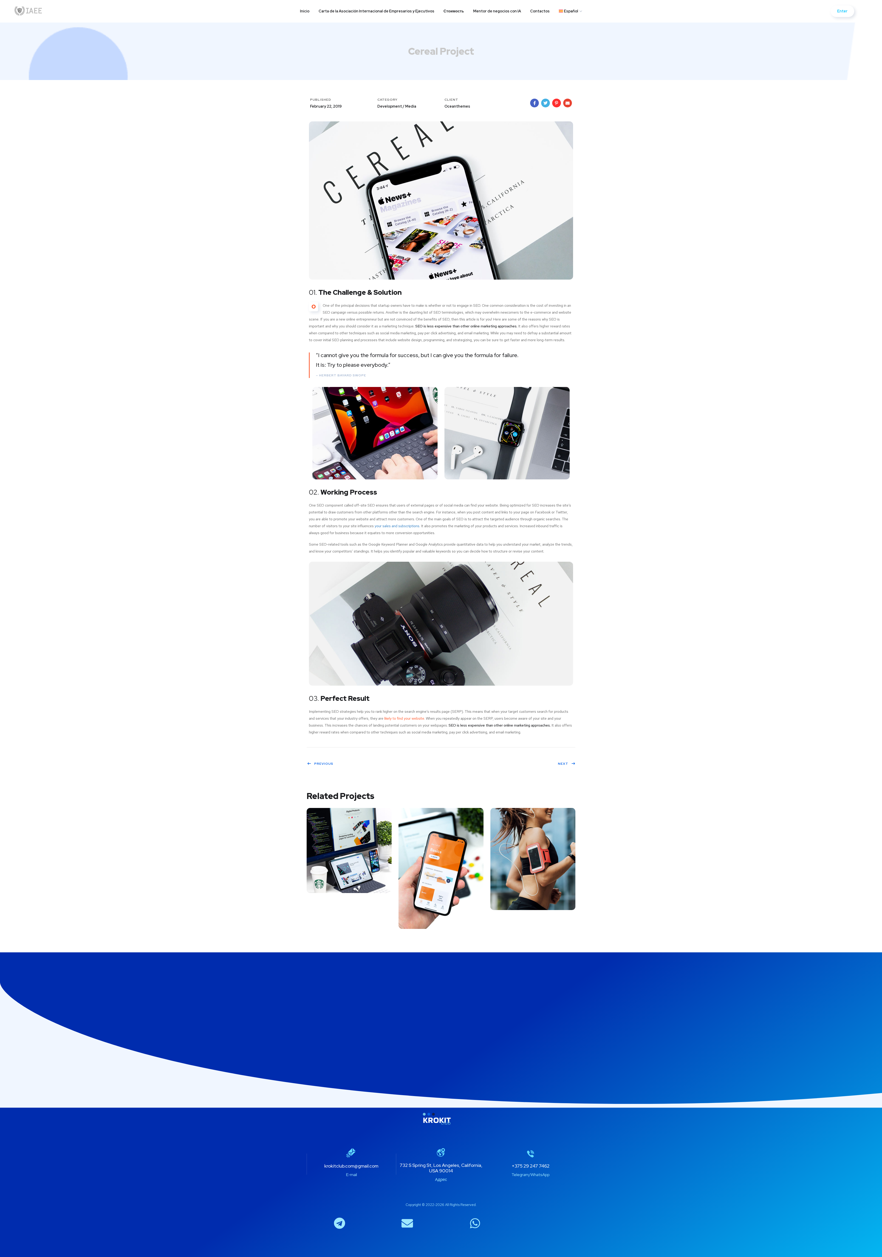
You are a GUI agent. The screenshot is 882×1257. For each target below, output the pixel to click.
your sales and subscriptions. (397, 526)
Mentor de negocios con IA (497, 11)
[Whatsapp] (475, 1223)
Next (563, 764)
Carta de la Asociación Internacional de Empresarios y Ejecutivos (376, 11)
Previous (323, 764)
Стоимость (454, 11)
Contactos (540, 11)
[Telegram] (339, 1223)
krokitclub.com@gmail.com (351, 1166)
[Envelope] (407, 1223)
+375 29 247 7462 (530, 1166)
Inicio (304, 11)
